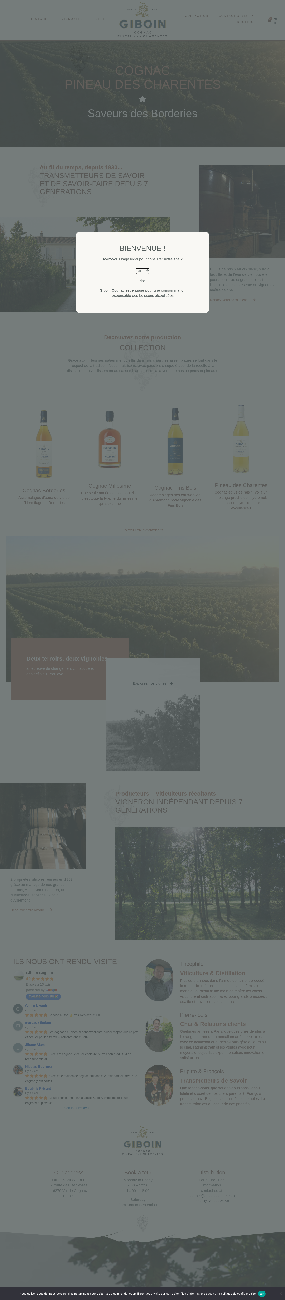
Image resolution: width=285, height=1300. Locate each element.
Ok (262, 1293)
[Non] (280, 1296)
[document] (142, 650)
